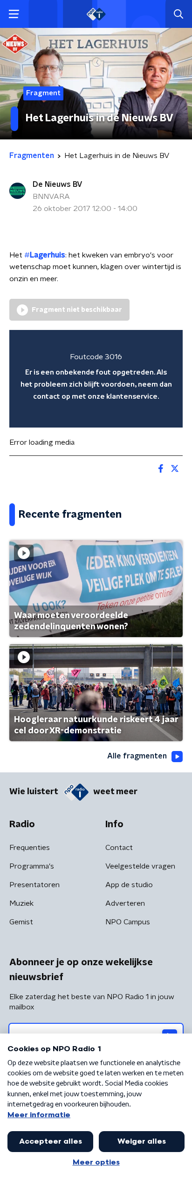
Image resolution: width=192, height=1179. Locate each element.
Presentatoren (34, 885)
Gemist (21, 922)
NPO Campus (127, 922)
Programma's (31, 866)
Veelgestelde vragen (140, 866)
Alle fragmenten (137, 756)
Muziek (21, 903)
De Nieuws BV (57, 184)
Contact (119, 847)
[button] (14, 14)
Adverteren (125, 903)
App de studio (129, 885)
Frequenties (29, 847)
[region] (96, 378)
